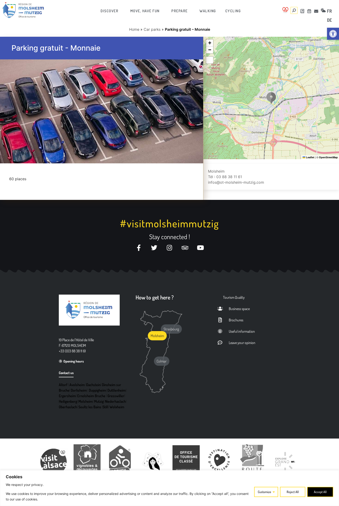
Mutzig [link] (99, 401)
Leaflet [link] (309, 157)
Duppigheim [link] (97, 390)
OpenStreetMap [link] (328, 157)
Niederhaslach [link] (115, 401)
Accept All (320, 492)
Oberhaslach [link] (68, 407)
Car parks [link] (152, 29)
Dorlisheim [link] (79, 390)
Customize (264, 492)
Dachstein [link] (93, 384)
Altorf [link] (63, 384)
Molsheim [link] (85, 401)
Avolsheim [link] (77, 384)
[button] (271, 98)
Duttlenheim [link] (116, 390)
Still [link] (105, 407)
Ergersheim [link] (67, 395)
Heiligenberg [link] (68, 401)
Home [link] (134, 29)
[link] (333, 34)
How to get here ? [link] (155, 297)
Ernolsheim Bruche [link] (91, 395)
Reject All (293, 492)
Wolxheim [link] (117, 407)
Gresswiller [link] (115, 395)
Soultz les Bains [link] (89, 407)
